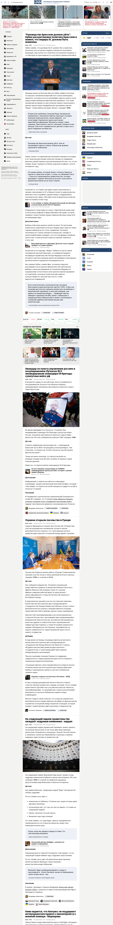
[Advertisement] (96, 192)
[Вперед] (110, 17)
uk (103, 2)
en (107, 2)
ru (111, 2)
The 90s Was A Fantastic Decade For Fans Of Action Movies (51, 341)
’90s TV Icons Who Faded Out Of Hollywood (30, 341)
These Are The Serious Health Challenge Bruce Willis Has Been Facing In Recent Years (32, 361)
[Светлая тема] (1, 2)
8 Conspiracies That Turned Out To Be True (69, 359)
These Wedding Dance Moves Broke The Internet (50, 360)
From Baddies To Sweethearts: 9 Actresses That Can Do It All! (70, 342)
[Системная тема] (5, 2)
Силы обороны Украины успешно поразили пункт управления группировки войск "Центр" (49, 501)
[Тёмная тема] (8, 2)
